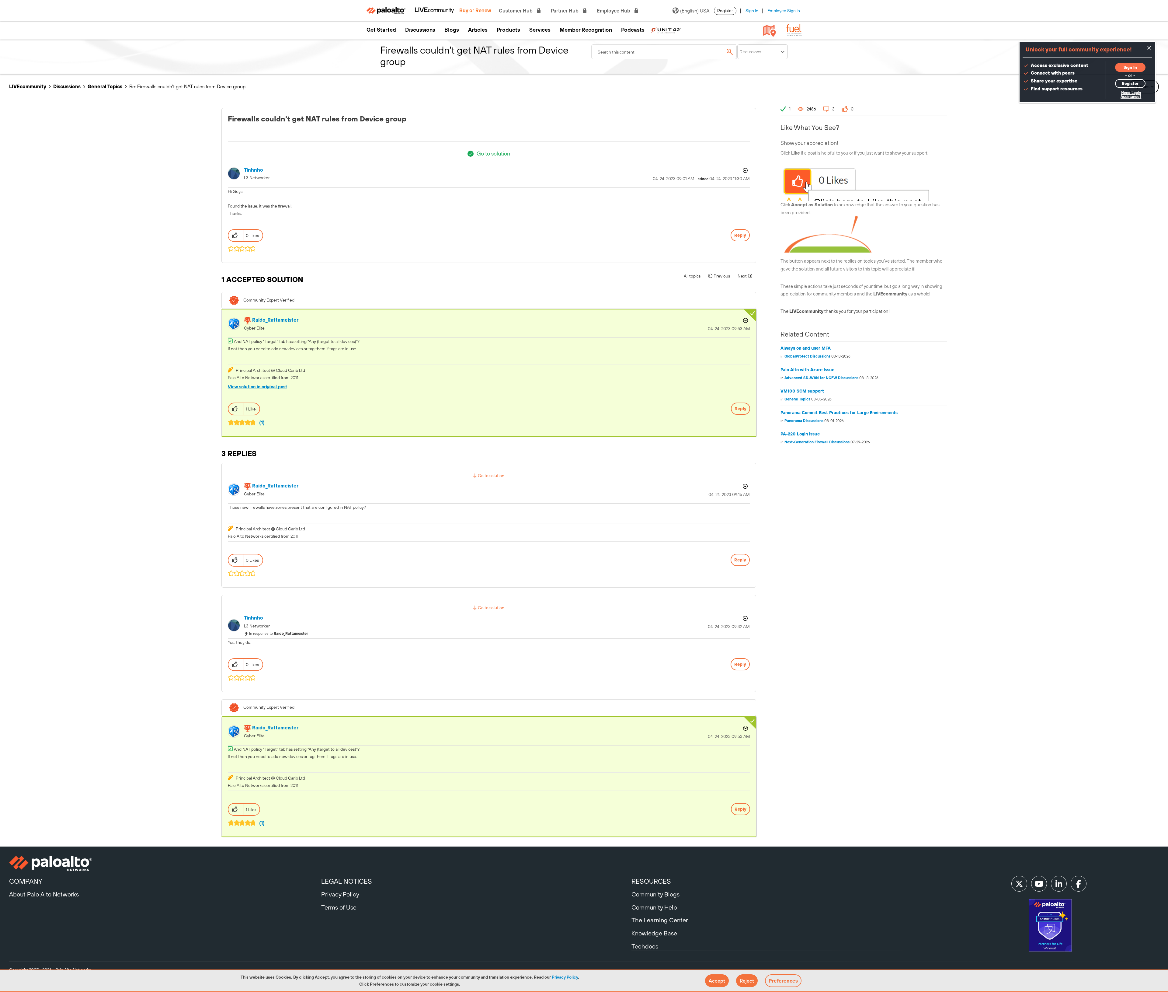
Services (540, 30)
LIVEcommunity (27, 86)
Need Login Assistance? (1131, 95)
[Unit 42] (666, 30)
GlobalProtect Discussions (807, 356)
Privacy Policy (565, 977)
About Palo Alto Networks (44, 894)
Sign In (752, 10)
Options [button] (744, 170)
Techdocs (644, 946)
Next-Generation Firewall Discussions (817, 442)
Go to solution (493, 153)
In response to (278, 633)
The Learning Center (659, 920)
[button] (717, 980)
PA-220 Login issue (800, 433)
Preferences (783, 980)
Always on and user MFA (805, 348)
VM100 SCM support (802, 391)
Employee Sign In (783, 10)
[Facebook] (1078, 884)
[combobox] (664, 51)
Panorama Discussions (803, 421)
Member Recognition (586, 30)
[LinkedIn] (1059, 884)
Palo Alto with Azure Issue (807, 369)
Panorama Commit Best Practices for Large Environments (839, 412)
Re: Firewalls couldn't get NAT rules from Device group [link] (187, 86)
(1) (262, 422)
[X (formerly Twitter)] (1019, 884)
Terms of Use (338, 907)
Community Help (654, 907)
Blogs (451, 30)
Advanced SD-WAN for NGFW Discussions (821, 378)
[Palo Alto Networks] (164, 863)
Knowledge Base (654, 933)
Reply (740, 235)
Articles (478, 30)
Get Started (381, 30)
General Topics (105, 86)
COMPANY (25, 881)
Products (508, 30)
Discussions (420, 30)
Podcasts (633, 30)
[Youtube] (1039, 884)
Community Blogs (655, 894)
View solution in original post (257, 386)
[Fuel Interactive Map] (769, 30)
